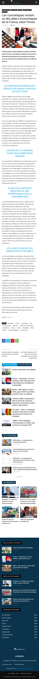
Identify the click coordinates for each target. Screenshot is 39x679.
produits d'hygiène (14, 330)
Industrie (4, 497)
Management (5, 394)
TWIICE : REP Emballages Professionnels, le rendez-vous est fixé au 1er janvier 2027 (23, 423)
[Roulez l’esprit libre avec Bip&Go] (6, 372)
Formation (4, 403)
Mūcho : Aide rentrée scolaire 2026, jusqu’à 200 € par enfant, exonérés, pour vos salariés (23, 392)
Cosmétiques (24, 323)
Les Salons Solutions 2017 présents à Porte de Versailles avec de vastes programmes (29, 355)
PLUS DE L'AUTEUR (25, 364)
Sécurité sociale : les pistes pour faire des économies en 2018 (10, 354)
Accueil (4, 7)
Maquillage (26, 328)
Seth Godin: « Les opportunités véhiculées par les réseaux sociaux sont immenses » (24, 460)
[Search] (36, 2)
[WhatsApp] (17, 341)
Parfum (5, 330)
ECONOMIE (14, 10)
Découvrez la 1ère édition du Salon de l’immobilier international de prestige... (28, 501)
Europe (20, 10)
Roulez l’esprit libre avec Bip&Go (24, 370)
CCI (3, 383)
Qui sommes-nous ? (7, 664)
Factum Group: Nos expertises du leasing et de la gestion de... (10, 521)
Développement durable (6, 425)
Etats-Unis (15, 325)
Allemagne (10, 323)
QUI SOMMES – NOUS (13, 673)
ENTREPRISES (5, 517)
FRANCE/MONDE (27, 10)
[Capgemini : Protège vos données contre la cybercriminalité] (10, 492)
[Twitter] (8, 341)
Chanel (17, 323)
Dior (31, 323)
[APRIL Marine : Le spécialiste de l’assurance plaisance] (6, 442)
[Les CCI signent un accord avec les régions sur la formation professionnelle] (6, 451)
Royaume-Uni (24, 330)
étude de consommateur (26, 325)
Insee (10, 317)
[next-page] (6, 430)
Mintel (32, 328)
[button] (3, 2)
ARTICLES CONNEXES (10, 364)
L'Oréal (19, 328)
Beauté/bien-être (18, 7)
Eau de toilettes (7, 325)
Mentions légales (19, 664)
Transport (4, 374)
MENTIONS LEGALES (26, 673)
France (13, 328)
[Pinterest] (12, 341)
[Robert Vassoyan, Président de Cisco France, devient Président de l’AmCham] (6, 470)
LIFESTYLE (9, 7)
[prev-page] (3, 430)
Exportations (6, 328)
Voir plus (18, 476)
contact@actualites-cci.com (24, 668)
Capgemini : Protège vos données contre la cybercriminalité (9, 501)
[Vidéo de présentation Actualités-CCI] (28, 512)
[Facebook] (4, 341)
